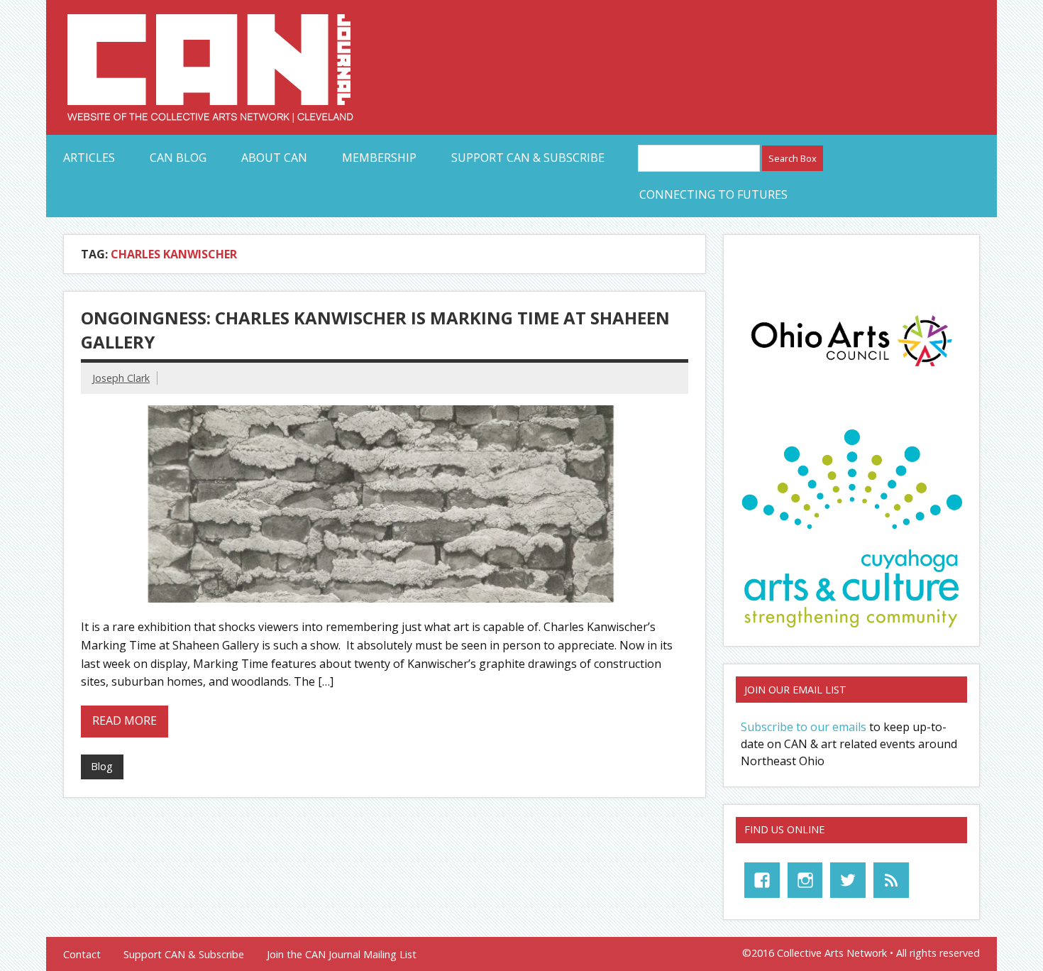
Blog (102, 766)
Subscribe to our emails (803, 727)
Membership (379, 157)
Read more (124, 720)
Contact (82, 955)
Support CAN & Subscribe (528, 157)
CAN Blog (178, 157)
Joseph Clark (121, 378)
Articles (89, 157)
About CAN (274, 157)
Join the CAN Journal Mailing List (341, 955)
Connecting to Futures (713, 194)
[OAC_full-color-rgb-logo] (851, 370)
